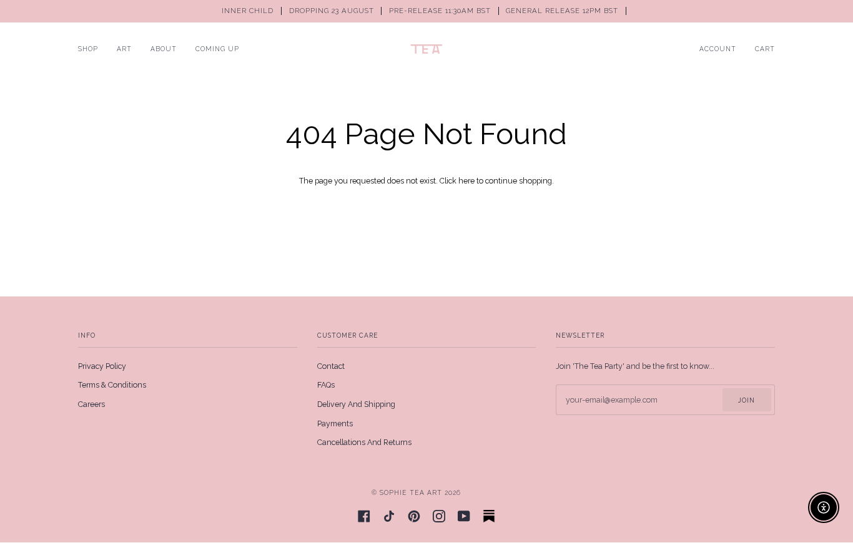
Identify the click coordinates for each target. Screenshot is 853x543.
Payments (335, 423)
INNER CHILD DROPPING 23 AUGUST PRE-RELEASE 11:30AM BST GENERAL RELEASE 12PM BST (421, 11)
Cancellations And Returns (364, 442)
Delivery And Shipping (356, 404)
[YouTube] (464, 516)
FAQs (326, 384)
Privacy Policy (102, 366)
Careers (91, 404)
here (466, 180)
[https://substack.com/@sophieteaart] (489, 516)
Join (746, 400)
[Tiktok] (389, 516)
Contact (331, 366)
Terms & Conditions (112, 384)
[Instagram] (439, 516)
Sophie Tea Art (411, 492)
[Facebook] (364, 516)
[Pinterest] (414, 516)
